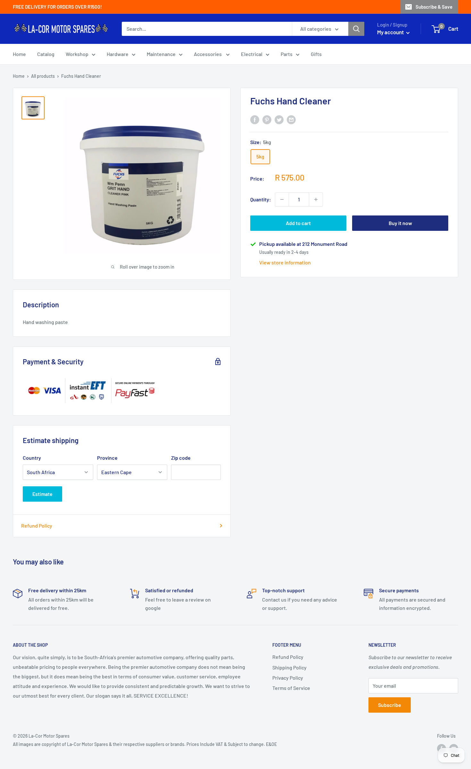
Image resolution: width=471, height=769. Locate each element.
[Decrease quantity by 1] (282, 199)
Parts (287, 54)
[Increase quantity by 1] (316, 199)
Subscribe (389, 705)
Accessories (208, 54)
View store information (285, 262)
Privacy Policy (287, 678)
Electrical (251, 54)
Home (19, 54)
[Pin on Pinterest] (266, 119)
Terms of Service (291, 688)
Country (32, 458)
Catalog (45, 54)
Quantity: (260, 199)
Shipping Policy (289, 667)
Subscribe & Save (434, 7)
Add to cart (298, 223)
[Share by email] (291, 119)
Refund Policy (36, 525)
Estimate (42, 494)
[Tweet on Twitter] (279, 119)
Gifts (316, 54)
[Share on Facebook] (254, 119)
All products (43, 76)
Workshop (77, 54)
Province (107, 458)
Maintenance (161, 54)
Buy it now (400, 223)
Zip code (181, 458)
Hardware (117, 54)
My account (391, 32)
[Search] (356, 29)
